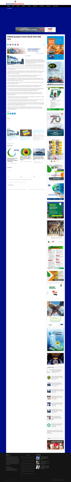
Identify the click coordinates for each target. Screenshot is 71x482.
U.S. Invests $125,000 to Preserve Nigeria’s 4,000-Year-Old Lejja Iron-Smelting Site (57, 403)
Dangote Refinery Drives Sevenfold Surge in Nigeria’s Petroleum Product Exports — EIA (58, 390)
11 (23, 464)
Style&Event (9, 8)
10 (21, 464)
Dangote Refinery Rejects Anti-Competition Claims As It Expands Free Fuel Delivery (57, 410)
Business (12, 143)
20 (27, 467)
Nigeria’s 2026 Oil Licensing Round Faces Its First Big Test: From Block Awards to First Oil (25, 158)
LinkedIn (15, 44)
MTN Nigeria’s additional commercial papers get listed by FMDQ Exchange (12, 137)
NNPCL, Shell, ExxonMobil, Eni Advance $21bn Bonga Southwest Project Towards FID (38, 158)
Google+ (13, 44)
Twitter (8, 44)
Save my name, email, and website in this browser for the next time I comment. (20, 179)
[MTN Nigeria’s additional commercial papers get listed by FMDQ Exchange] (13, 133)
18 (23, 467)
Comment (9, 170)
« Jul (21, 476)
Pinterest (18, 44)
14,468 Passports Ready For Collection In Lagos (36, 189)
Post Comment (10, 184)
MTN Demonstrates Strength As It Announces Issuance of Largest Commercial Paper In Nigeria (25, 137)
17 (21, 467)
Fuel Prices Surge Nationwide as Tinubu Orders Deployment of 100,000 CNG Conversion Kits (44, 463)
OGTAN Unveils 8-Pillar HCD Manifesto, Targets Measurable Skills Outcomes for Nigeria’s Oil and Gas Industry (55, 431)
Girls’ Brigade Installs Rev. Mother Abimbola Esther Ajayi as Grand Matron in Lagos (57, 397)
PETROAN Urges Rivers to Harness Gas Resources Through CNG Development (57, 424)
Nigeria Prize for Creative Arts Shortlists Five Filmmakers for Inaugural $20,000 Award (12, 160)
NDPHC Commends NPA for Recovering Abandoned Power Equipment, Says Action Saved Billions (57, 418)
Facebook (10, 44)
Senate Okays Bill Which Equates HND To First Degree (17, 189)
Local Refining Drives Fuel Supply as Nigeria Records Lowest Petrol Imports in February (44, 458)
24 (21, 469)
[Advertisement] (35, 17)
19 (25, 467)
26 (25, 469)
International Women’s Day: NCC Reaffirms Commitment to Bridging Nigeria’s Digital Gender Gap (44, 467)
